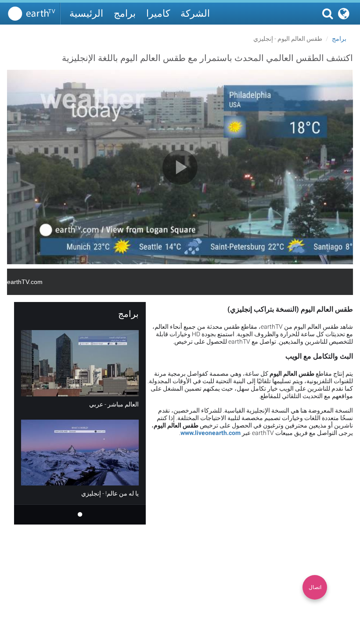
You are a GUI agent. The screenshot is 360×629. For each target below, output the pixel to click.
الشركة (195, 13)
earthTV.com (25, 281)
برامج (125, 13)
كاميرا (158, 13)
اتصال (315, 587)
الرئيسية (86, 13)
